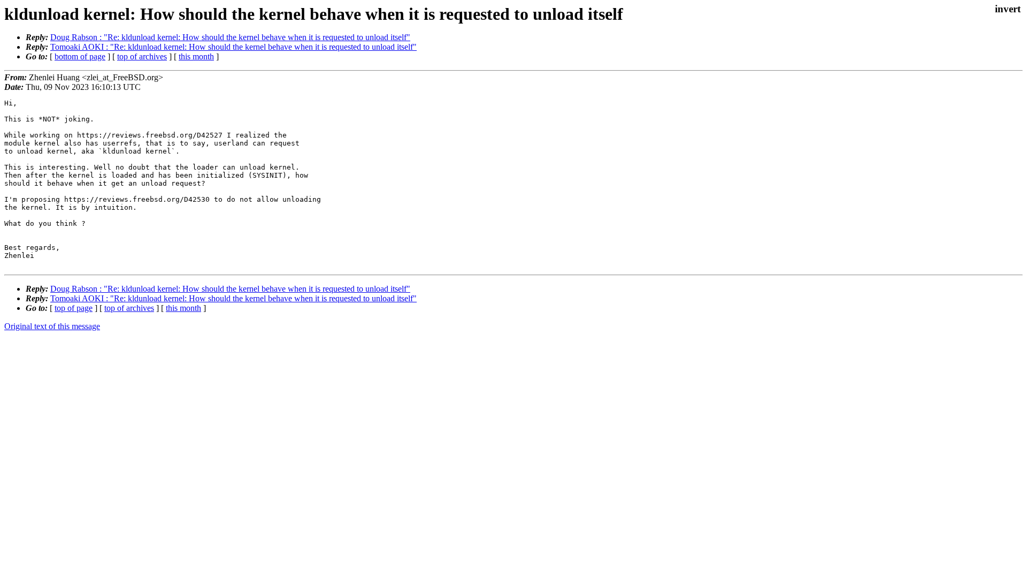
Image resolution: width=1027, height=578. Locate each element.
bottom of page (80, 56)
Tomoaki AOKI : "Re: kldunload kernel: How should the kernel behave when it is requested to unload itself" (233, 46)
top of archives (142, 56)
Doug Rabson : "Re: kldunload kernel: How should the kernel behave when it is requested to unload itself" (230, 37)
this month (196, 56)
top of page (74, 308)
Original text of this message (52, 326)
